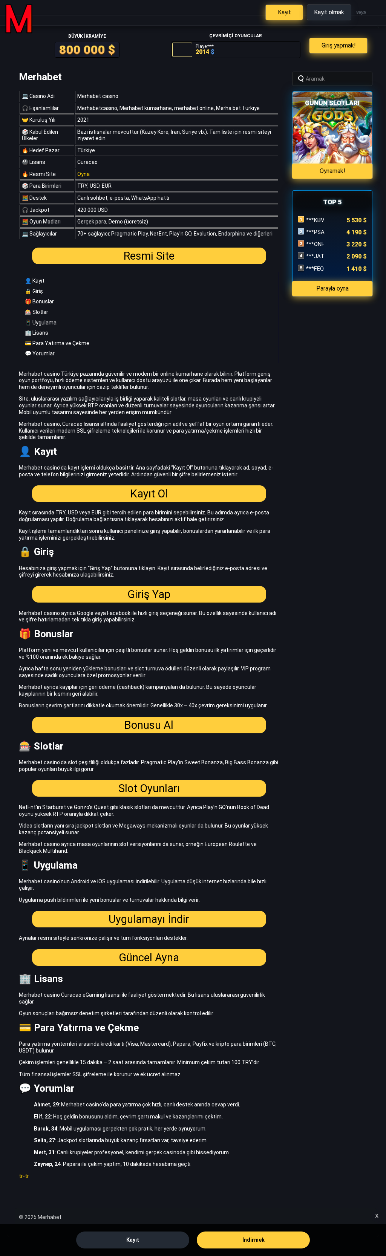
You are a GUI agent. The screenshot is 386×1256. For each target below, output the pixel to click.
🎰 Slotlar (36, 312)
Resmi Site (149, 255)
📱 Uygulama (41, 323)
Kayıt (132, 1240)
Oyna (83, 174)
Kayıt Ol (149, 493)
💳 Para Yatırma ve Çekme (57, 343)
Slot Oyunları (149, 788)
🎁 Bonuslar (39, 301)
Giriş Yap (148, 594)
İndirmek (253, 1240)
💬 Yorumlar (40, 353)
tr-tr (24, 1176)
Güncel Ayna (149, 957)
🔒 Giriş (34, 291)
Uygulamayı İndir (149, 919)
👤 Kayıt (34, 281)
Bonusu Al (148, 725)
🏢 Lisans (36, 333)
